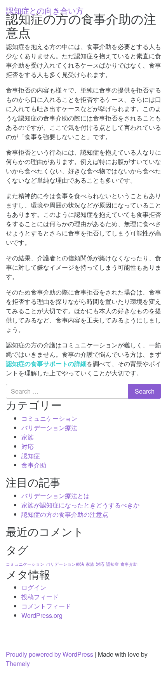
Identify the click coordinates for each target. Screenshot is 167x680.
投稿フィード (40, 596)
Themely (18, 663)
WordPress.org (42, 615)
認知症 (30, 455)
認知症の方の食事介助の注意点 (64, 514)
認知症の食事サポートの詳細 (46, 363)
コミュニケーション (49, 418)
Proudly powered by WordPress (49, 654)
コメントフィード (46, 606)
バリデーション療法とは (55, 495)
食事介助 (33, 464)
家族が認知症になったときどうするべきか (80, 504)
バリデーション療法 (49, 427)
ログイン (33, 587)
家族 (27, 436)
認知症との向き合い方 (45, 10)
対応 (27, 446)
